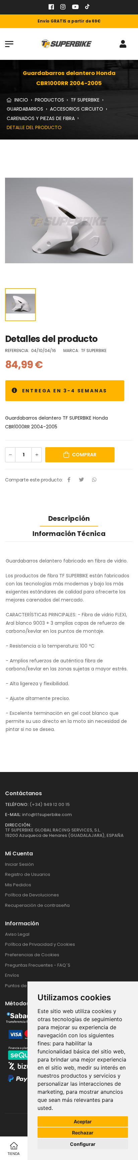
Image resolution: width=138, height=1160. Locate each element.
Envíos (12, 975)
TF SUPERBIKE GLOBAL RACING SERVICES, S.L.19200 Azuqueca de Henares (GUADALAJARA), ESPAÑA (64, 833)
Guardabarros (25, 109)
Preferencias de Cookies (32, 955)
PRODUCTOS (49, 99)
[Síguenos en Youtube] (75, 7)
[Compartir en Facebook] (69, 480)
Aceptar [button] (83, 1121)
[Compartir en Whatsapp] (94, 480)
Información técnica (69, 533)
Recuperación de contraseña (37, 905)
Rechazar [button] (82, 1132)
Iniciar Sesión (19, 864)
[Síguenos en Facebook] (51, 7)
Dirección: (18, 825)
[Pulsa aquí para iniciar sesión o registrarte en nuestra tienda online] (123, 44)
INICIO (20, 99)
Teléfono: (16, 804)
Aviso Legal (17, 934)
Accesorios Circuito (76, 109)
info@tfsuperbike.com (47, 814)
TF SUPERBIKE (85, 99)
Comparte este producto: (34, 479)
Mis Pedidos (18, 885)
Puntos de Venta (23, 985)
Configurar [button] (82, 1144)
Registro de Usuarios (27, 874)
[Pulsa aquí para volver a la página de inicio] (66, 43)
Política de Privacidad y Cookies (40, 944)
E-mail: (13, 814)
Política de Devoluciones (32, 895)
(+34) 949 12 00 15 (49, 804)
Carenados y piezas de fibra (41, 118)
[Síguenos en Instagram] (63, 7)
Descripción (69, 518)
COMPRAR (84, 454)
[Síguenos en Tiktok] (87, 7)
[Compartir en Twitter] (82, 480)
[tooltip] (15, 390)
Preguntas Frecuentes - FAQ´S (37, 965)
